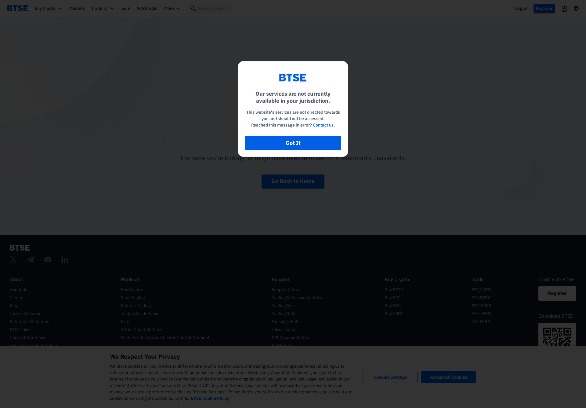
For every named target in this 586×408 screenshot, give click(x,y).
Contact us (323, 125)
